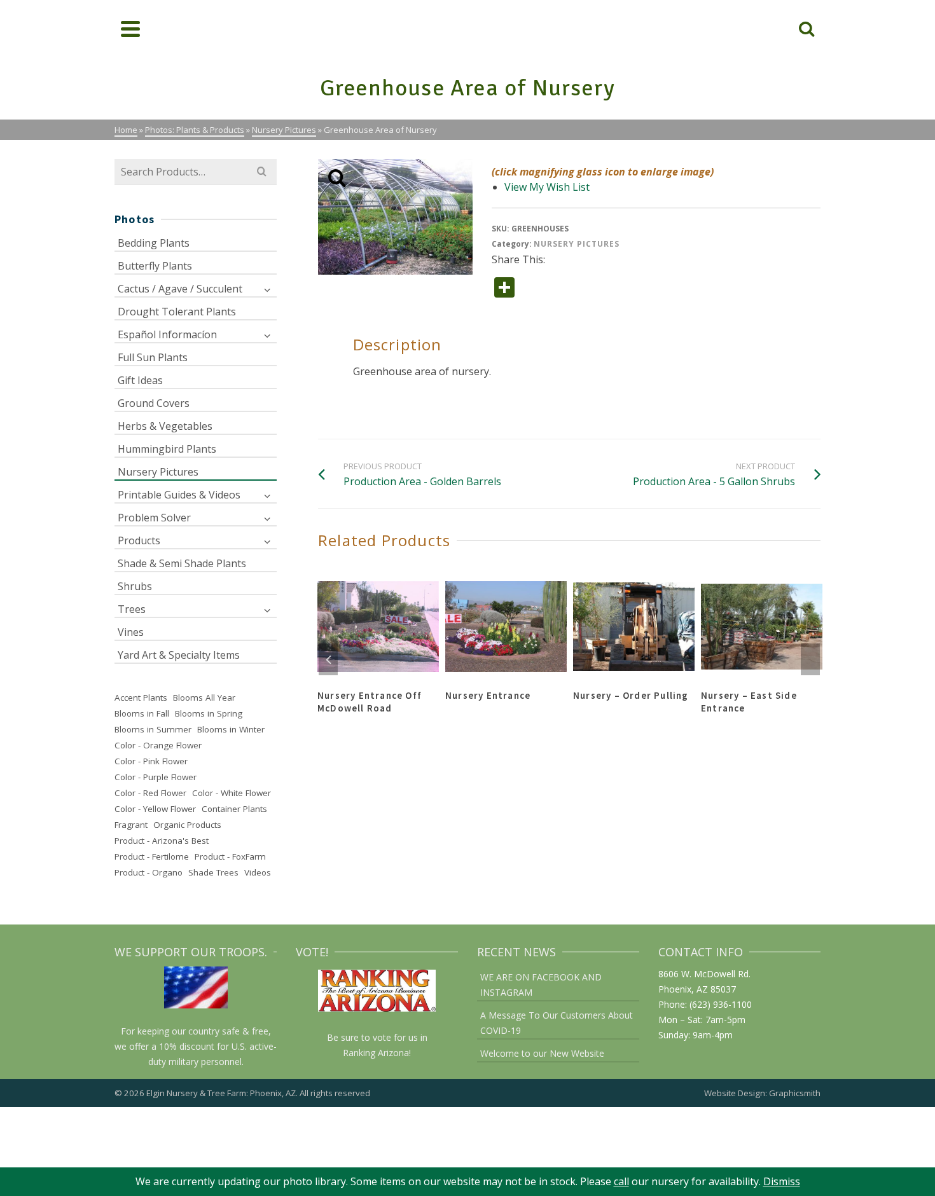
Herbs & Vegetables (165, 426)
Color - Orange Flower (158, 745)
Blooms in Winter (231, 729)
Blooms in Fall (141, 713)
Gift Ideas (140, 380)
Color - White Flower (231, 793)
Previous (328, 659)
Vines (131, 632)
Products (139, 540)
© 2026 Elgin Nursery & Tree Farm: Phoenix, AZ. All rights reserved (242, 1093)
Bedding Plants (154, 243)
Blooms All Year (204, 697)
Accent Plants (140, 697)
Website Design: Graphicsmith (762, 1093)
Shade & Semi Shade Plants (182, 563)
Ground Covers (154, 403)
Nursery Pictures (577, 243)
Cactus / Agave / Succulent (180, 289)
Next (810, 659)
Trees (132, 609)
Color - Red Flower (150, 793)
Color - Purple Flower (155, 777)
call (621, 1181)
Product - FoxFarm (230, 856)
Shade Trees (213, 872)
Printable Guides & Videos (179, 495)
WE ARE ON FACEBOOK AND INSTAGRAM (541, 984)
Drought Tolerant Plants (177, 312)
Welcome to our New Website (542, 1053)
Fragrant (131, 824)
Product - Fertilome (151, 856)
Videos (257, 872)
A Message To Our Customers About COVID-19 (556, 1022)
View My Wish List (547, 187)
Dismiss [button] (781, 1181)
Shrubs (135, 586)
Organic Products (187, 824)
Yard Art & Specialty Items (179, 655)
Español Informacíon (167, 334)
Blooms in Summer (152, 729)
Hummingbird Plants (167, 449)
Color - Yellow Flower (155, 809)
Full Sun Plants (153, 357)
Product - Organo (148, 872)
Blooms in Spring (208, 713)
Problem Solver (154, 518)
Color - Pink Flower (151, 761)
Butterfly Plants (155, 266)
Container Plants (234, 809)
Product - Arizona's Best (161, 840)
